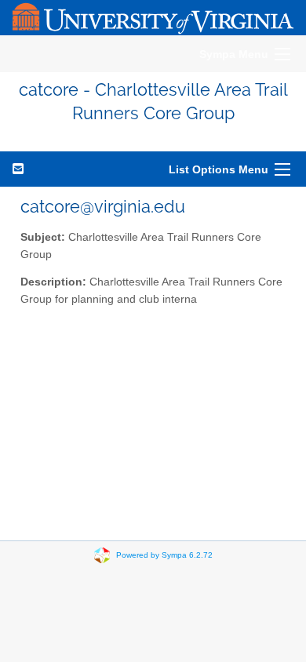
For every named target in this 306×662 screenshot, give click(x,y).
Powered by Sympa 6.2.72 (164, 554)
